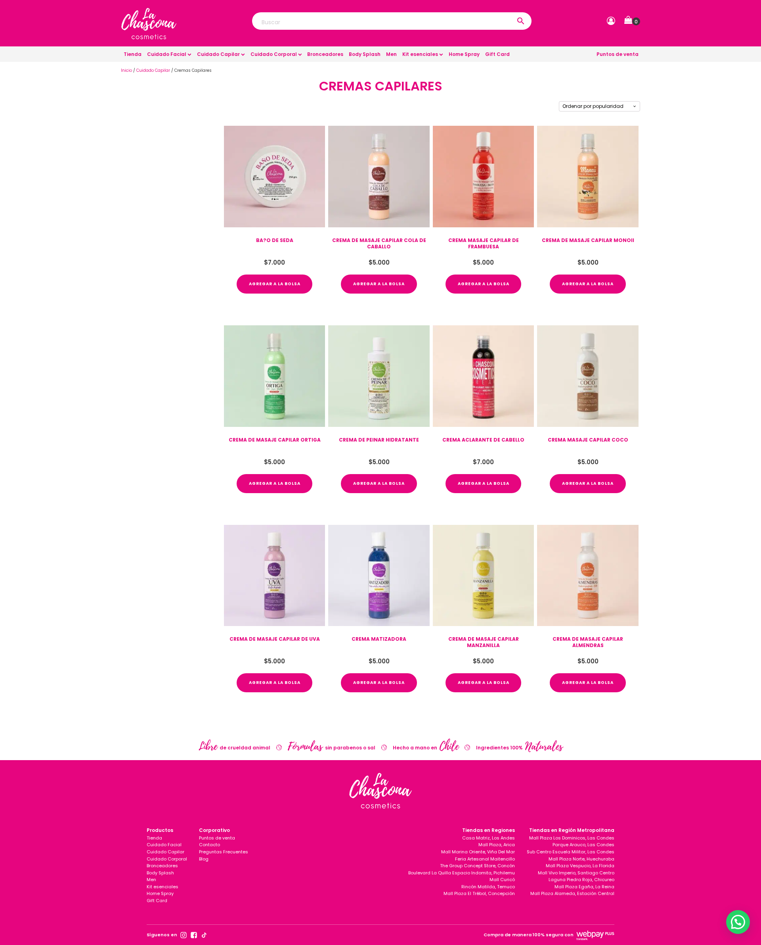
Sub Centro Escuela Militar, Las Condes (570, 852)
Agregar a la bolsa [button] (274, 284)
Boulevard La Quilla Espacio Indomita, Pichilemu (461, 873)
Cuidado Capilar (218, 54)
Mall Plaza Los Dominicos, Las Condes (571, 838)
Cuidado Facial (166, 54)
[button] (632, 21)
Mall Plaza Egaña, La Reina (584, 887)
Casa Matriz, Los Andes (488, 838)
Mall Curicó (502, 879)
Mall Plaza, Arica (496, 844)
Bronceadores (325, 54)
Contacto (209, 844)
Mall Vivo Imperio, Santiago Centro (576, 873)
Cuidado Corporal (273, 54)
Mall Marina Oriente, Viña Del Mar (478, 852)
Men (391, 54)
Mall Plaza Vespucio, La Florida (580, 865)
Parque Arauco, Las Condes (583, 844)
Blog (203, 859)
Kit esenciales (420, 54)
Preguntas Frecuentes (223, 852)
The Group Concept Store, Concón (477, 865)
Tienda (132, 54)
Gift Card (497, 54)
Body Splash (364, 54)
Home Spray (464, 54)
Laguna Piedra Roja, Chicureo (581, 879)
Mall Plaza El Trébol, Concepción (479, 893)
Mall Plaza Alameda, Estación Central (572, 893)
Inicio (126, 70)
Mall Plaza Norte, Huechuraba (581, 859)
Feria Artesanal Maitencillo (485, 859)
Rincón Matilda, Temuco (488, 887)
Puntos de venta (618, 54)
